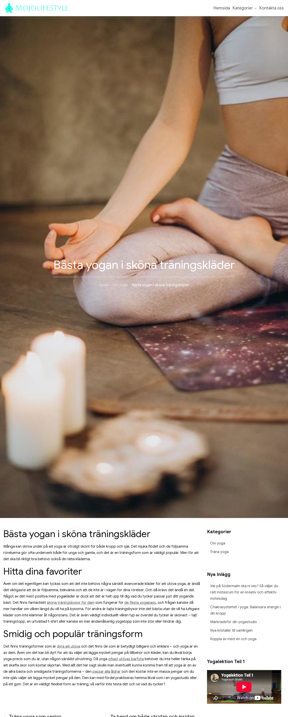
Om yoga (217, 543)
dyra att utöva (68, 646)
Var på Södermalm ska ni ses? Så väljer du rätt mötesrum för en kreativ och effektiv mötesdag (244, 592)
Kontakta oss (271, 8)
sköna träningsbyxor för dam (70, 602)
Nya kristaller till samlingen (231, 630)
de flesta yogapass (140, 602)
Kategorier (243, 8)
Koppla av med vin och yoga (233, 639)
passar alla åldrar (106, 671)
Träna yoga (219, 552)
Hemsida (222, 8)
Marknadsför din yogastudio (233, 622)
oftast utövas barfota (126, 659)
